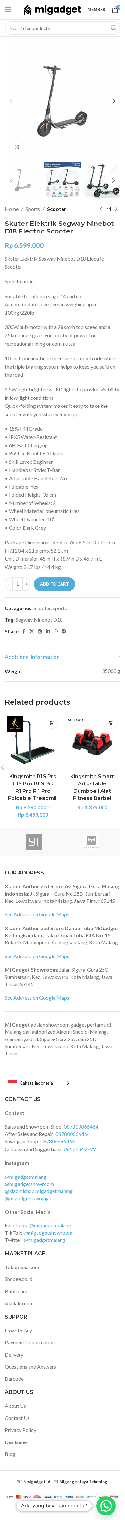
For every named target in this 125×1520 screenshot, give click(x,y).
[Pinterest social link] (40, 631)
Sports (33, 209)
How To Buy (18, 1330)
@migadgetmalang (25, 1177)
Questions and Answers (30, 1366)
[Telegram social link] (64, 631)
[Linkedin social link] (48, 631)
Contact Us (17, 1418)
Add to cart (54, 584)
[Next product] (116, 209)
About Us (15, 1406)
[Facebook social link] (24, 631)
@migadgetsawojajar (28, 1198)
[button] (11, 101)
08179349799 (80, 1149)
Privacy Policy (20, 1430)
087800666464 (72, 1134)
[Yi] (34, 842)
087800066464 (81, 1126)
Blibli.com (16, 1291)
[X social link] (32, 631)
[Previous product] (101, 209)
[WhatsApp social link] (56, 631)
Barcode (14, 1379)
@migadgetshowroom (29, 1184)
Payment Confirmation (30, 1342)
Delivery (14, 1354)
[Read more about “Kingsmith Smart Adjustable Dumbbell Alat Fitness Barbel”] (111, 722)
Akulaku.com (19, 1303)
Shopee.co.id (18, 1279)
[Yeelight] (91, 842)
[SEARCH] (113, 28)
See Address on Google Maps (37, 914)
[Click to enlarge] (17, 147)
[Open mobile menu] (8, 9)
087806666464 (57, 1141)
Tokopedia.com (22, 1267)
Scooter (56, 209)
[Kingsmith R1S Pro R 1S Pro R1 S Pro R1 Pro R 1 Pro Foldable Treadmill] (33, 742)
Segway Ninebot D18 (39, 620)
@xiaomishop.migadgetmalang (39, 1191)
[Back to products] (109, 209)
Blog (10, 1454)
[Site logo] (52, 9)
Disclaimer (17, 1442)
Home (12, 209)
